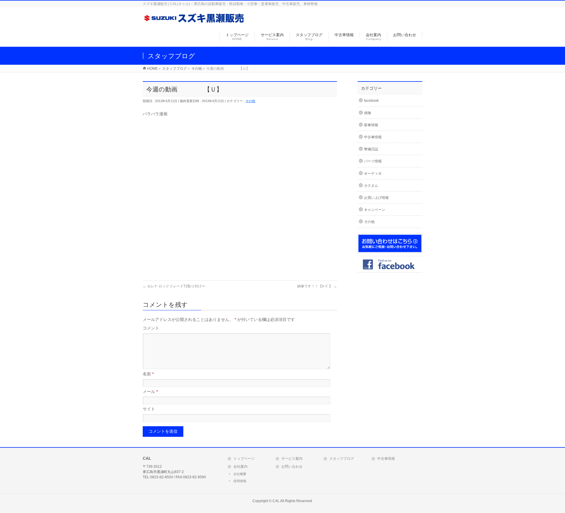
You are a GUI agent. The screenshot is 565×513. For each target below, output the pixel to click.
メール (150, 391)
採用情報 (239, 481)
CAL (276, 501)
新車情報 (371, 125)
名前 (148, 374)
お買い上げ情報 (376, 198)
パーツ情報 (373, 161)
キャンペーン (374, 210)
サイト (149, 409)
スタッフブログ (341, 459)
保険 (367, 113)
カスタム (371, 186)
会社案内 (240, 466)
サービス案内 (292, 459)
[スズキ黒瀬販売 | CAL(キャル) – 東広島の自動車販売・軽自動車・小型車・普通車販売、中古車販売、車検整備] (194, 22)
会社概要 (239, 474)
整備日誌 (371, 149)
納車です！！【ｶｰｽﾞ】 (317, 286)
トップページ (244, 459)
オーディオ (373, 173)
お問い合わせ (292, 466)
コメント (151, 328)
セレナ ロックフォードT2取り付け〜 (174, 286)
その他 (250, 101)
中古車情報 (373, 137)
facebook (371, 101)
